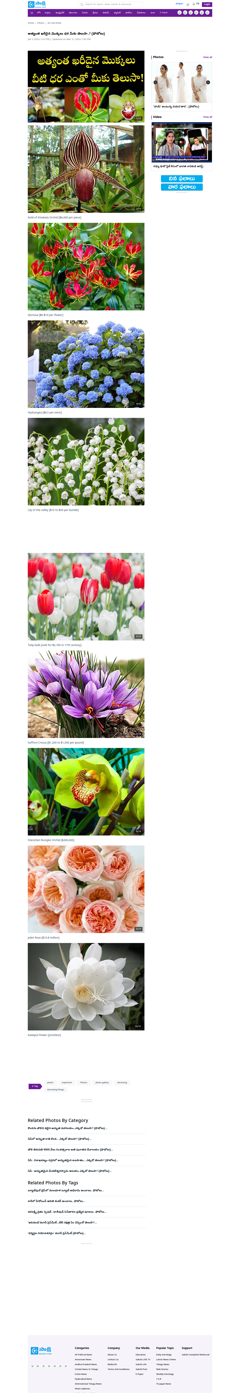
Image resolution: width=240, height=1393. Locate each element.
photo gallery (102, 1082)
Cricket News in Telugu (86, 1369)
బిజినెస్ (106, 13)
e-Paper (164, 12)
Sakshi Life (141, 1364)
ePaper (179, 4)
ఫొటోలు (129, 13)
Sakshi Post (141, 1369)
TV (197, 4)
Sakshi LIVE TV (143, 1359)
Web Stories (162, 1369)
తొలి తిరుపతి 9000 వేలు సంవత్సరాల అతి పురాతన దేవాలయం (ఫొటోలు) (69, 1150)
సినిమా (85, 13)
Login (207, 4)
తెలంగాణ (73, 13)
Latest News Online (166, 1359)
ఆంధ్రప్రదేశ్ (60, 13)
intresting (122, 1082)
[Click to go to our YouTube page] (202, 12)
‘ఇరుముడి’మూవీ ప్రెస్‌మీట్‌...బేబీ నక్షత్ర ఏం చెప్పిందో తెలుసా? (61, 1223)
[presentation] (155, 82)
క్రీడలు (95, 13)
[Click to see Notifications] (188, 5)
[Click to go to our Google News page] (207, 12)
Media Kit (112, 1364)
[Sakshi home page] (41, 1351)
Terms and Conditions (119, 1369)
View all (207, 57)
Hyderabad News (83, 1379)
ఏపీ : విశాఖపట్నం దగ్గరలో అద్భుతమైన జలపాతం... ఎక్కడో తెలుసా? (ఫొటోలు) (72, 1160)
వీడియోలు (141, 13)
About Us (112, 1355)
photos (40, 23)
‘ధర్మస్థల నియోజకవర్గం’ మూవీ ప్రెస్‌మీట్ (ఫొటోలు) (55, 1233)
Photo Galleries (82, 1389)
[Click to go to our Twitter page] (191, 12)
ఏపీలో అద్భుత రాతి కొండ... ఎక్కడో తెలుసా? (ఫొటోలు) (58, 1139)
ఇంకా (153, 13)
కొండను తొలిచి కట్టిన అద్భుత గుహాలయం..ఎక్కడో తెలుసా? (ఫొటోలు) (66, 1128)
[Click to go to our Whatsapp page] (185, 12)
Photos (83, 1082)
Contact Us (113, 1359)
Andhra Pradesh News (86, 1364)
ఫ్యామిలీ (117, 13)
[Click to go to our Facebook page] (180, 12)
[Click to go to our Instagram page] (196, 12)
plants (50, 1082)
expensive (67, 1082)
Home (31, 23)
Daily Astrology (164, 1355)
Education (141, 1355)
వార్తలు (48, 13)
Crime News (81, 1374)
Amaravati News (83, 1359)
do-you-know (54, 23)
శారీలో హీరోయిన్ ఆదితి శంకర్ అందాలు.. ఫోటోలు (55, 1201)
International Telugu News (88, 1384)
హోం (39, 12)
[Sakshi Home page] (37, 4)
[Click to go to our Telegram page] (60, 1366)
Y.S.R (158, 1379)
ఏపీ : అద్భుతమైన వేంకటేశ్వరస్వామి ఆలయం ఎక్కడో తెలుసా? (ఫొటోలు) (68, 1171)
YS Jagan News (163, 1384)
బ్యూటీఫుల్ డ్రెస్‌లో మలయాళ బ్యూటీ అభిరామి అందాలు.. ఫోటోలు (65, 1191)
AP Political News (83, 1355)
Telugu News (162, 1364)
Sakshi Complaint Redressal (195, 1355)
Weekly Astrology (165, 1374)
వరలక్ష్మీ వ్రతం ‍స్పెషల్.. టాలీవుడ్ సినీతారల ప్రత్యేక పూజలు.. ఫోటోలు (66, 1212)
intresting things (55, 1089)
